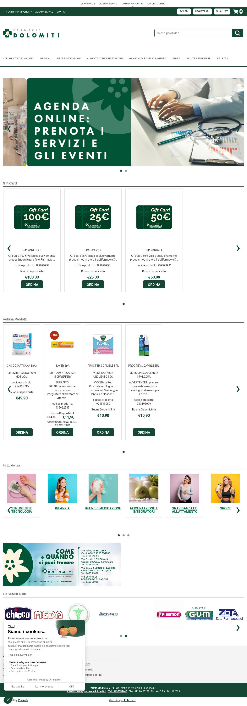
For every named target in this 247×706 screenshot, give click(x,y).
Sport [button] (176, 58)
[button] (9, 128)
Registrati (202, 11)
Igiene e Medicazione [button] (68, 58)
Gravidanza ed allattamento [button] (147, 58)
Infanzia (62, 508)
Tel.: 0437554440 (117, 691)
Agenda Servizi (44, 11)
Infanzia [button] (45, 58)
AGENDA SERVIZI (108, 3)
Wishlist (222, 11)
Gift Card (10, 183)
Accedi (184, 11)
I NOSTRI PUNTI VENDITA (18, 11)
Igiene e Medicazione (103, 508)
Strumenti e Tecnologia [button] (18, 58)
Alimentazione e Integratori (144, 510)
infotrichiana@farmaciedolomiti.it (86, 691)
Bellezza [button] (222, 58)
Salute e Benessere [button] (199, 58)
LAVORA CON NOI (156, 3)
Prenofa (23, 700)
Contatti (63, 11)
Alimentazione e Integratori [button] (105, 58)
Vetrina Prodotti (15, 319)
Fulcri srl (129, 700)
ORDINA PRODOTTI (132, 3)
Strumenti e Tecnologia (21, 510)
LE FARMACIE (88, 3)
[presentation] (9, 247)
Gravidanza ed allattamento (185, 510)
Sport (225, 508)
